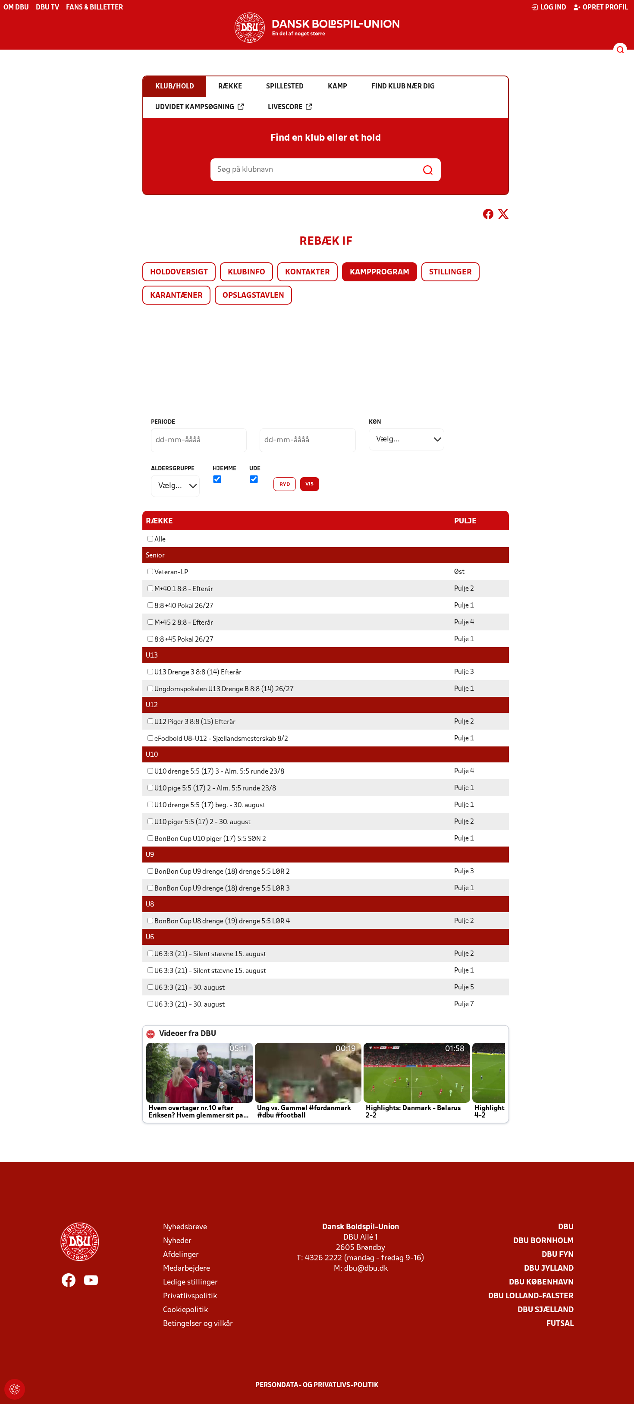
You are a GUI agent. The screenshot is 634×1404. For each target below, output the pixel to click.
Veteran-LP (171, 573)
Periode (163, 422)
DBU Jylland (549, 1268)
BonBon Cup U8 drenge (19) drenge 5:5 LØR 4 (222, 922)
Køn (375, 422)
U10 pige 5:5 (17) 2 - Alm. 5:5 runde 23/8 (215, 789)
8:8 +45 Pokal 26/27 (183, 640)
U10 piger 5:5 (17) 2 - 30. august (202, 822)
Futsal (560, 1324)
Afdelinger (181, 1255)
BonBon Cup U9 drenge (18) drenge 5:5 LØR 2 (222, 872)
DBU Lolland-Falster (531, 1296)
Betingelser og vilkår (198, 1324)
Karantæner (176, 295)
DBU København (541, 1282)
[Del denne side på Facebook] (488, 216)
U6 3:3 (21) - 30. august (189, 988)
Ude (255, 469)
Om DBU (16, 8)
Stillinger (450, 272)
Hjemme (224, 469)
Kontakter (307, 272)
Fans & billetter (94, 8)
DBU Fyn (558, 1255)
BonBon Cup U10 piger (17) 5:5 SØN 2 (210, 839)
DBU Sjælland (546, 1310)
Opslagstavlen (253, 295)
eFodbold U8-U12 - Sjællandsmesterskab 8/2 (221, 739)
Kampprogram (379, 272)
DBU (566, 1227)
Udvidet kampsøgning (194, 107)
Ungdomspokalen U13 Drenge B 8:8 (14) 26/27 (224, 689)
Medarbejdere (186, 1268)
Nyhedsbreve (185, 1227)
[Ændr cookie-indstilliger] (14, 1389)
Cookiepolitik (185, 1310)
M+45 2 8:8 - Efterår (183, 623)
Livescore (285, 107)
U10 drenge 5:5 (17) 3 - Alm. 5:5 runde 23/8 (219, 772)
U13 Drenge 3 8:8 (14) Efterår (198, 673)
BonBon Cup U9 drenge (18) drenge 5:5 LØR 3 (222, 889)
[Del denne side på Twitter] (503, 216)
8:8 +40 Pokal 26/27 (183, 606)
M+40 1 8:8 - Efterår (183, 589)
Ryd (284, 484)
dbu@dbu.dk (366, 1268)
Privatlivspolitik (190, 1296)
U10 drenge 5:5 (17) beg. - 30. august (209, 806)
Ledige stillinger (190, 1282)
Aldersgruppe (173, 469)
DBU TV (47, 8)
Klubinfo (246, 272)
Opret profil (605, 8)
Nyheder (177, 1241)
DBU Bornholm (543, 1241)
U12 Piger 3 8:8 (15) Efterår (194, 722)
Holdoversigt (179, 272)
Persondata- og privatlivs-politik (317, 1385)
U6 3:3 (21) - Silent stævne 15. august (210, 954)
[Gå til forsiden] (317, 28)
